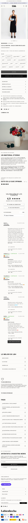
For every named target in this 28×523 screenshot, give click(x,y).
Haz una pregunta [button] (15, 207)
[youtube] (5, 506)
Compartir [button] (12, 246)
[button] (8, 109)
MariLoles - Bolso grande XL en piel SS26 (15, 243)
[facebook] (1, 506)
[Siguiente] (17, 41)
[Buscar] (4, 6)
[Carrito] (26, 6)
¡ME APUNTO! (14, 464)
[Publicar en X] (3, 109)
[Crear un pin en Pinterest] (5, 109)
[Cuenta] (23, 6)
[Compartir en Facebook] (1, 109)
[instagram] (3, 506)
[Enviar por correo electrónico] (6, 109)
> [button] (14, 341)
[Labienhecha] (14, 6)
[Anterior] (11, 41)
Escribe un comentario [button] (15, 204)
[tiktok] (7, 506)
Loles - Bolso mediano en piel (15, 265)
